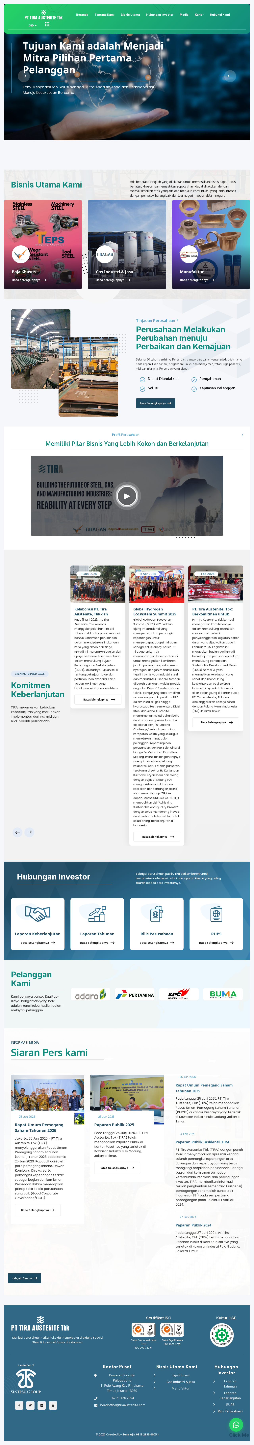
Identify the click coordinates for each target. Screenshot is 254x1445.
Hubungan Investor (159, 14)
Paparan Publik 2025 (114, 1124)
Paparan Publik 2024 (193, 1225)
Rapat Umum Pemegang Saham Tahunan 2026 (39, 1127)
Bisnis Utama (130, 14)
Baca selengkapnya (26, 280)
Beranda (82, 14)
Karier (199, 14)
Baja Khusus (24, 271)
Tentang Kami (104, 14)
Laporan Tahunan (97, 934)
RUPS (216, 934)
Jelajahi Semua (22, 1278)
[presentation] (24, 76)
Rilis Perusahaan (156, 934)
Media (184, 14)
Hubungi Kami (220, 14)
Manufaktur (192, 271)
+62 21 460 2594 (122, 1398)
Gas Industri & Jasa (114, 271)
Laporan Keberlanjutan (38, 934)
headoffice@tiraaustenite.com (122, 1405)
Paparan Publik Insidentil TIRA (202, 1142)
